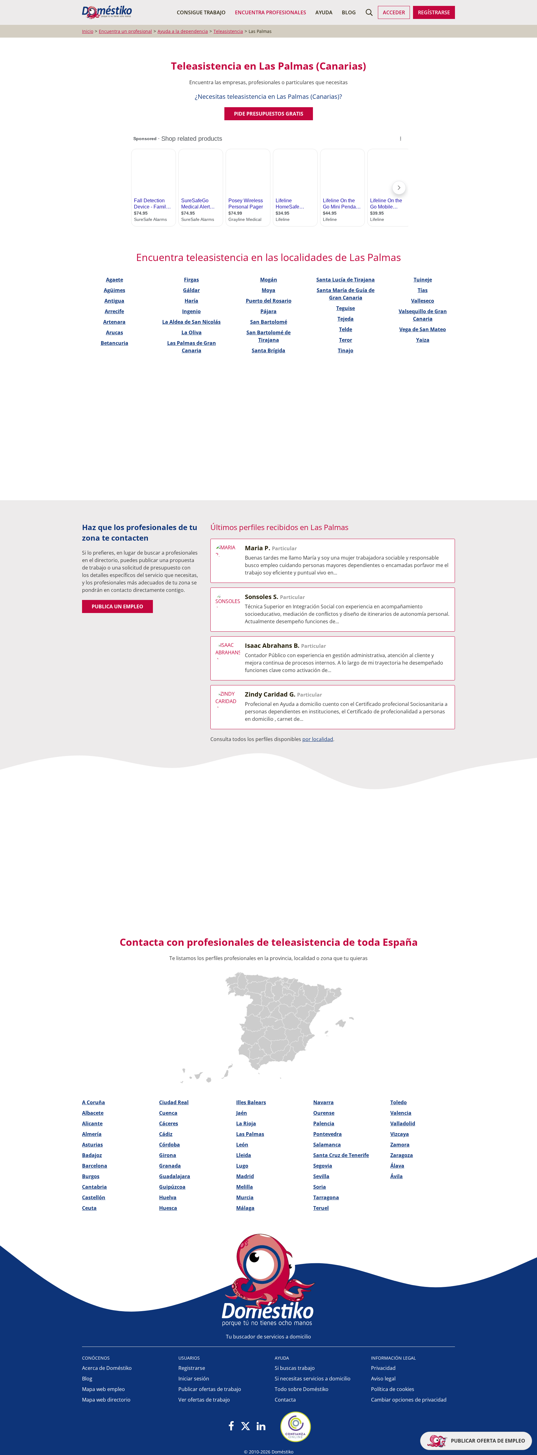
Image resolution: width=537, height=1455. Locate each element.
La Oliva (191, 332)
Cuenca (168, 1113)
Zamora (400, 1144)
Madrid (245, 1176)
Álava (397, 1165)
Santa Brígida (268, 350)
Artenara (114, 321)
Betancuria (114, 343)
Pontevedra (327, 1134)
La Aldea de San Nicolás (191, 321)
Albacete (92, 1113)
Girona (167, 1155)
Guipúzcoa (172, 1186)
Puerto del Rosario (268, 300)
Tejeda (345, 318)
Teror (345, 339)
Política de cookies (392, 1389)
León (242, 1144)
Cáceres (168, 1123)
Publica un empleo (117, 606)
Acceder (394, 12)
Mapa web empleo (103, 1389)
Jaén (241, 1113)
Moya (268, 290)
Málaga (245, 1208)
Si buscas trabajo (295, 1368)
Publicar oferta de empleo (487, 1440)
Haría (191, 300)
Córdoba (169, 1144)
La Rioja (246, 1123)
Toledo (398, 1102)
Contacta (285, 1399)
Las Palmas (250, 1134)
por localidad (317, 739)
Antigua (114, 300)
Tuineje (423, 279)
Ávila (396, 1176)
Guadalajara (174, 1176)
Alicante (92, 1123)
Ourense (323, 1113)
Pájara (268, 311)
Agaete (114, 279)
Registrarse (191, 1368)
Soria (319, 1186)
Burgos (90, 1176)
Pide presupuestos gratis (268, 113)
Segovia (322, 1165)
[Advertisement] (265, 413)
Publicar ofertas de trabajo (209, 1389)
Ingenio (191, 311)
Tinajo (345, 350)
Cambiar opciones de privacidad (409, 1399)
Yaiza (422, 339)
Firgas (191, 279)
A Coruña (93, 1102)
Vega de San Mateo (422, 329)
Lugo (242, 1165)
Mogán (268, 279)
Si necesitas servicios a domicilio (313, 1378)
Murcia (245, 1197)
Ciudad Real (174, 1102)
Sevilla (321, 1176)
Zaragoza (401, 1155)
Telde (345, 329)
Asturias (92, 1144)
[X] (245, 1426)
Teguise (345, 308)
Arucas (114, 332)
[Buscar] (369, 12)
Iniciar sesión (193, 1378)
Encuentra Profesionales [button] (270, 12)
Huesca (168, 1208)
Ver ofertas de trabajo (204, 1399)
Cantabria (94, 1186)
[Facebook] (231, 1426)
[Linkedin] (261, 1426)
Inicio (87, 31)
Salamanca (327, 1144)
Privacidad (383, 1368)
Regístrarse (434, 12)
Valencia (400, 1113)
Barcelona (94, 1165)
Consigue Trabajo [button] (201, 12)
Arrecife (114, 311)
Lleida (243, 1155)
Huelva (168, 1197)
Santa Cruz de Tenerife (341, 1155)
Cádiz (165, 1134)
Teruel (321, 1208)
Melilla (244, 1186)
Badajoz (92, 1155)
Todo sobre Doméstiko (301, 1389)
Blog (349, 12)
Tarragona (326, 1197)
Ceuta (89, 1208)
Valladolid (402, 1123)
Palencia (323, 1123)
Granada (170, 1165)
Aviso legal (383, 1378)
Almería (92, 1134)
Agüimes (114, 290)
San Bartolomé (268, 321)
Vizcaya (399, 1134)
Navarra (323, 1102)
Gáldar (191, 290)
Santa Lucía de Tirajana (345, 279)
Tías (423, 290)
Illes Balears (251, 1102)
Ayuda (324, 12)
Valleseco (422, 300)
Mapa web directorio (106, 1399)
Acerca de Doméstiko (107, 1368)
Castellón (93, 1197)
